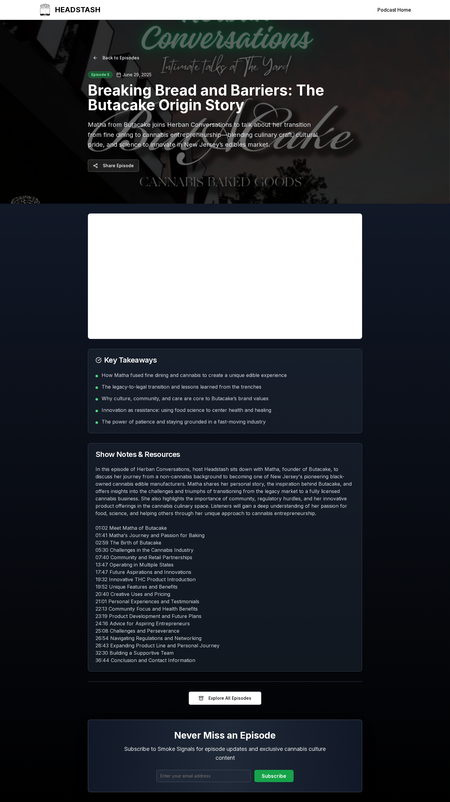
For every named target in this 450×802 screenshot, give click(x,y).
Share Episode (118, 165)
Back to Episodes (121, 57)
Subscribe (274, 776)
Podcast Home (394, 10)
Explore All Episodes (229, 698)
